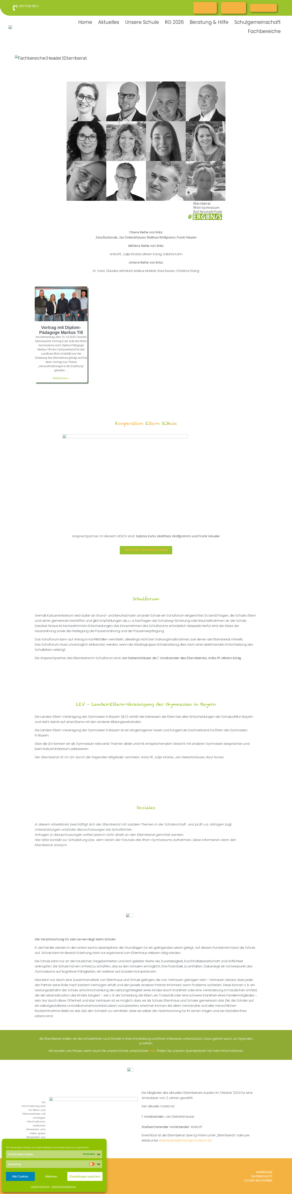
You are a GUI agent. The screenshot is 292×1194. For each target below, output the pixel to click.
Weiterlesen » (61, 378)
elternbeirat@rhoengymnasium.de (185, 1140)
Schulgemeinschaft (257, 22)
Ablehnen (51, 1176)
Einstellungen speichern (85, 1176)
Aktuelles (108, 22)
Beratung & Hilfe (209, 22)
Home (85, 22)
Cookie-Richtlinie (40, 1186)
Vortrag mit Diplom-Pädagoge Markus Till (61, 330)
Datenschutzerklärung (63, 1186)
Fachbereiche (264, 31)
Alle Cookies (20, 1176)
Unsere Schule (142, 22)
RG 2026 (174, 22)
